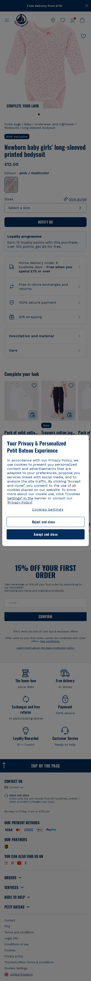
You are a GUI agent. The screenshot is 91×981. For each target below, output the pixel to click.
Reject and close (43, 522)
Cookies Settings (47, 509)
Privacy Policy (20, 502)
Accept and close (45, 534)
